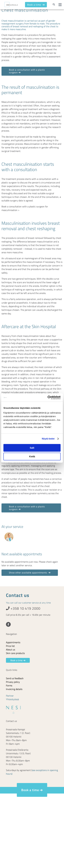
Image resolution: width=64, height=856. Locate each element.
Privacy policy (13, 682)
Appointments (13, 642)
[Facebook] (8, 624)
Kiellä (32, 456)
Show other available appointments (28, 572)
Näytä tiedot (48, 438)
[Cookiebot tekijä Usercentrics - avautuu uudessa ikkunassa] (48, 397)
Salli (32, 448)
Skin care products (15, 653)
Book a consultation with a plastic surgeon (27, 71)
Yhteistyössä (12, 699)
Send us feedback (15, 678)
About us (10, 649)
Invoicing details (14, 689)
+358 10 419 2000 (25, 608)
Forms (9, 685)
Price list (10, 646)
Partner (10, 695)
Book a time (34, 4)
